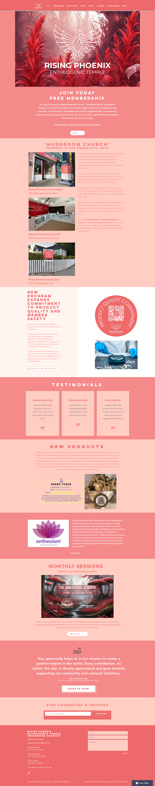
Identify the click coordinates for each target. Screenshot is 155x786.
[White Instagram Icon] (28, 773)
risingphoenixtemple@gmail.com (38, 743)
